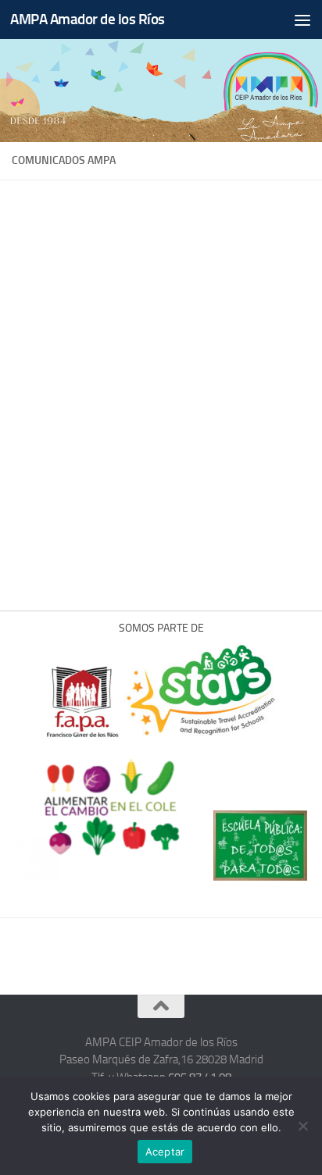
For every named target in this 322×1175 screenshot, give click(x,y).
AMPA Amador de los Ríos (87, 19)
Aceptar (165, 1151)
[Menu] (302, 19)
